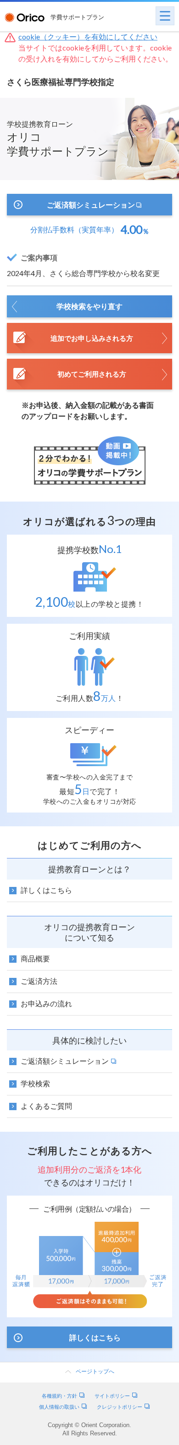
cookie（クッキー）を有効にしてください (87, 36)
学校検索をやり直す (89, 306)
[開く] (165, 15)
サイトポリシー (112, 1396)
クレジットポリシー (119, 1407)
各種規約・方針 (59, 1396)
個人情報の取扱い (59, 1407)
